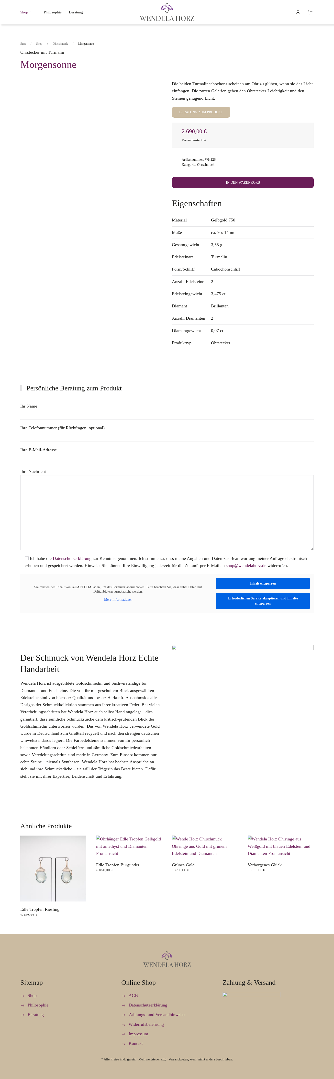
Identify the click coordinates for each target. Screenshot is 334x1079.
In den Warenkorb (243, 182)
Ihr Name (28, 406)
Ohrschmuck (205, 165)
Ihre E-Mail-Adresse (38, 449)
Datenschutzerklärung (72, 558)
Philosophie (53, 12)
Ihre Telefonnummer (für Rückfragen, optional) (62, 427)
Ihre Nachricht (33, 471)
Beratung (76, 12)
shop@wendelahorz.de (246, 565)
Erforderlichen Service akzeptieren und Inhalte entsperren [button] (263, 601)
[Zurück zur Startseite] (167, 12)
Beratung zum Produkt (201, 112)
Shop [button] (24, 12)
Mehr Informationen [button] (118, 599)
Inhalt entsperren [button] (263, 583)
